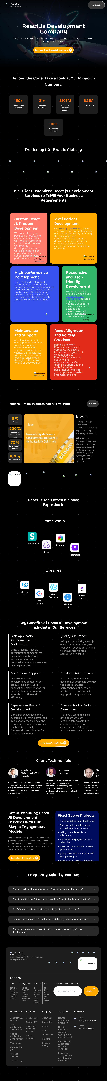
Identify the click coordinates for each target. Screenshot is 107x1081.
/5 (16, 418)
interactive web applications (75, 297)
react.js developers (70, 228)
